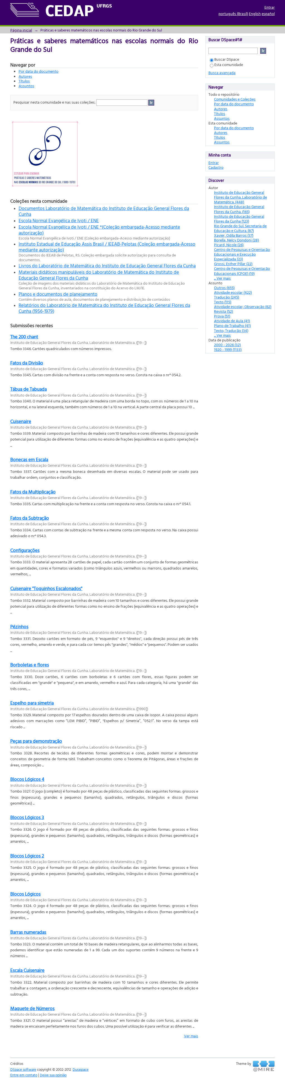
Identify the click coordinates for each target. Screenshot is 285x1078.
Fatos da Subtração (29, 517)
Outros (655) (224, 287)
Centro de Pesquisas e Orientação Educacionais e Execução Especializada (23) (242, 254)
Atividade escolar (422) (233, 292)
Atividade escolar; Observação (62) (242, 306)
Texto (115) (222, 302)
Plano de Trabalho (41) (232, 325)
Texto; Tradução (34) (231, 330)
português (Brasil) (233, 13)
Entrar (269, 7)
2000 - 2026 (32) (227, 345)
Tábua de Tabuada (28, 388)
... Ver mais (222, 278)
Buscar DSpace (226, 59)
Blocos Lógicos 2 (27, 855)
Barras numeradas (28, 931)
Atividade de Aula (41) (232, 321)
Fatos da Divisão (26, 362)
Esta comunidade (228, 64)
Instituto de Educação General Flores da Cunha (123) (239, 218)
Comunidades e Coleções (234, 99)
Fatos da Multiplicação (33, 491)
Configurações (25, 550)
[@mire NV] (264, 1066)
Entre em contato (23, 1075)
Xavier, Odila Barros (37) (233, 235)
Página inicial (21, 30)
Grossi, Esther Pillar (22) (233, 264)
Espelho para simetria (32, 702)
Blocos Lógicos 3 (27, 817)
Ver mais (191, 1036)
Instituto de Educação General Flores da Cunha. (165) (239, 209)
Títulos (24, 81)
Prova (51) (222, 316)
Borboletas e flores (29, 664)
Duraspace (81, 1069)
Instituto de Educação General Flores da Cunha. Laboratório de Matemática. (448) (240, 197)
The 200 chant (24, 336)
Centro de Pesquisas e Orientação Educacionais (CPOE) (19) (242, 270)
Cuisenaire (20, 421)
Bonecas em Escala (29, 459)
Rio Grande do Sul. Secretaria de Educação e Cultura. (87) (240, 228)
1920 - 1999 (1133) (228, 349)
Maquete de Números (32, 1008)
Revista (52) (223, 311)
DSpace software (23, 1069)
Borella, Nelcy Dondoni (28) (236, 240)
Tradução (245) (226, 297)
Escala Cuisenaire (27, 970)
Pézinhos (19, 626)
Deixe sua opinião (53, 1075)
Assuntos (26, 86)
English (255, 13)
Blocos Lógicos (25, 893)
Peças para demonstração (36, 740)
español (268, 13)
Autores (25, 76)
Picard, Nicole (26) (229, 245)
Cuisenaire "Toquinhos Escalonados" (46, 588)
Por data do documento (38, 71)
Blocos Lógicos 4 (27, 779)
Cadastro (215, 167)
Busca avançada (221, 72)
